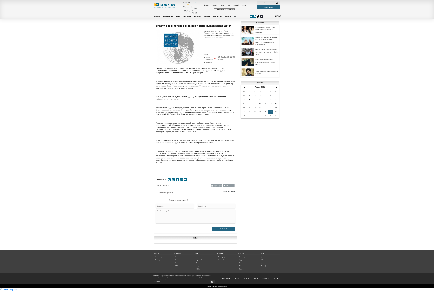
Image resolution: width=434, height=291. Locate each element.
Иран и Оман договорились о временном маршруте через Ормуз (265, 62)
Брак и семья (217, 17)
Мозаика (228, 17)
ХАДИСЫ (246, 278)
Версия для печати (229, 191)
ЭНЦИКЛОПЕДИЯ (225, 278)
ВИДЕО (256, 278)
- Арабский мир (200, 260)
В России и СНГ (168, 17)
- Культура (263, 257)
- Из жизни (241, 263)
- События (263, 260)
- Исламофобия (264, 266)
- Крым (176, 260)
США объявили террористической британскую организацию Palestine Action (266, 52)
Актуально (187, 17)
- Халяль (240, 269)
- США (198, 269)
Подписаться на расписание (225, 9)
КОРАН (237, 278)
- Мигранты (241, 266)
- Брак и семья (264, 263)
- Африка (198, 266)
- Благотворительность (244, 257)
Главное (157, 17)
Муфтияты (266, 278)
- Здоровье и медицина (244, 260)
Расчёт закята (268, 7)
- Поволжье (177, 263)
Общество (207, 17)
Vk (227, 185)
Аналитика (197, 17)
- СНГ (176, 266)
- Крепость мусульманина (161, 257)
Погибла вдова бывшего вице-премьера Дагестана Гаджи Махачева (265, 29)
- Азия (197, 257)
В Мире (178, 17)
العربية (276, 278)
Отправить (223, 229)
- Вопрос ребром (221, 257)
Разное (262, 253)
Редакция (156, 281)
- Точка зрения (158, 260)
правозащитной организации (199, 68)
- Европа (198, 263)
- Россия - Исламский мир (224, 260)
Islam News (217, 186)
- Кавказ (176, 257)
